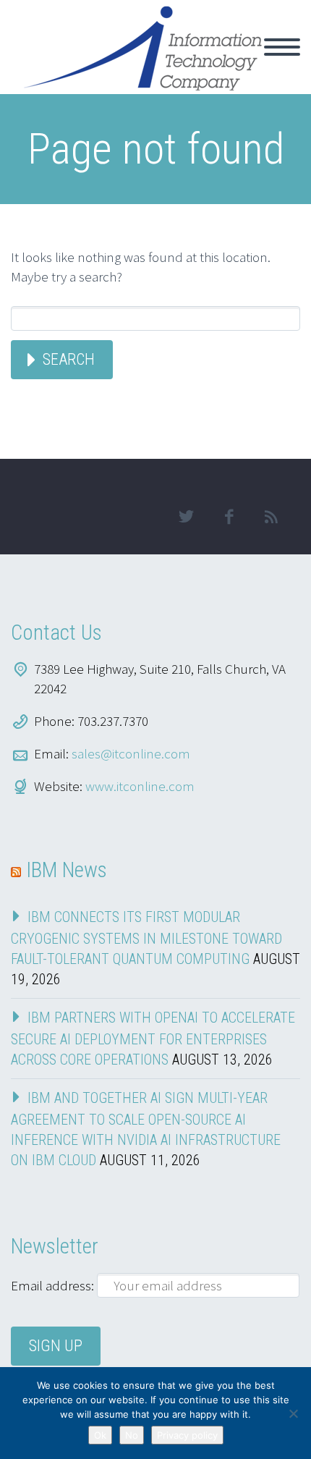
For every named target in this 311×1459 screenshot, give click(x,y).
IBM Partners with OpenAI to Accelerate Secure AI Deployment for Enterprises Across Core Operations (153, 1038)
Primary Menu (282, 47)
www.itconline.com (140, 786)
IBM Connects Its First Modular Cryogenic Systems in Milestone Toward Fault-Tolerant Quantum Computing (146, 938)
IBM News (66, 870)
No (131, 1435)
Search (69, 359)
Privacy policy (187, 1435)
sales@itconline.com (131, 753)
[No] (293, 1413)
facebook (228, 517)
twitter (186, 517)
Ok (100, 1435)
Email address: (54, 1285)
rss (271, 517)
